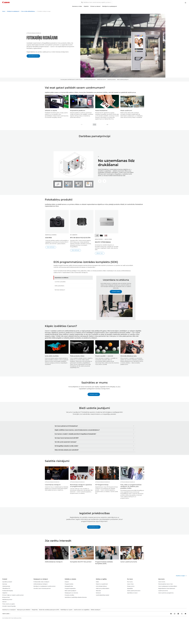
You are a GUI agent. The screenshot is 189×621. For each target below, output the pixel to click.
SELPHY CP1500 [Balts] (103, 242)
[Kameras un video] (82, 6)
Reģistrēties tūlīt (33, 55)
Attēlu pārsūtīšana (59, 285)
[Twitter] (181, 613)
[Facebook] (171, 613)
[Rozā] (106, 235)
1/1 (98, 156)
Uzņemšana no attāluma (61, 277)
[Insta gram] (174, 613)
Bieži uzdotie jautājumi (123, 79)
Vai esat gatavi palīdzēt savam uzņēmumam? (71, 79)
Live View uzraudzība (60, 281)
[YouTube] (185, 613)
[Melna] (101, 235)
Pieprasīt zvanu (94, 394)
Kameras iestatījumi (60, 290)
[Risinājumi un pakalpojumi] (117, 6)
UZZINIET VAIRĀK (116, 291)
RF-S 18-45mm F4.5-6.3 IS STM (80, 237)
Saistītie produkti (111, 79)
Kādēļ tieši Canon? (101, 79)
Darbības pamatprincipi (90, 79)
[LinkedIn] (178, 613)
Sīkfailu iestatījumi (95, 609)
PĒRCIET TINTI (99, 253)
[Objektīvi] (89, 6)
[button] (82, 124)
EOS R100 (48, 237)
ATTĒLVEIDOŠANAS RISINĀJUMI (34, 33)
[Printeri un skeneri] (101, 6)
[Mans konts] (185, 2)
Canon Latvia (6, 613)
